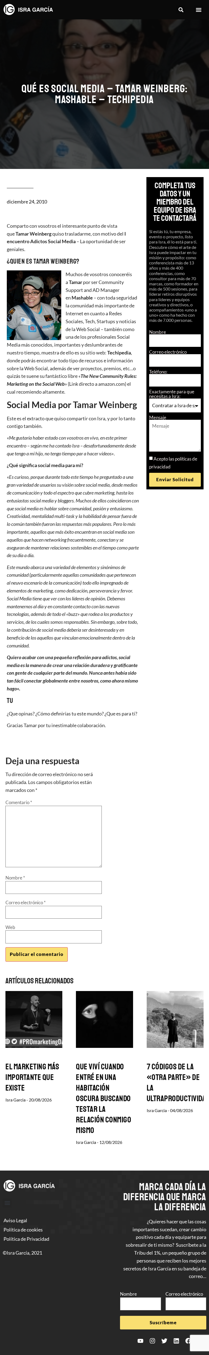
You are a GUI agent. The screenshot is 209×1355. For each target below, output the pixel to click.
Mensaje (157, 417)
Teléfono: (158, 371)
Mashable (82, 298)
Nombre (157, 332)
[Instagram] (152, 1341)
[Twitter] (164, 1341)
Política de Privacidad (26, 1239)
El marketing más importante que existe (32, 1077)
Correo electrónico (168, 352)
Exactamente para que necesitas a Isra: (171, 394)
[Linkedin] (176, 1341)
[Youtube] (140, 1341)
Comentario (18, 802)
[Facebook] (188, 1341)
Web (10, 927)
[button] (180, 9)
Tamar (75, 282)
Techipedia (119, 353)
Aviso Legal (15, 1220)
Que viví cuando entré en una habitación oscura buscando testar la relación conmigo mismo (103, 1098)
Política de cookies (23, 1230)
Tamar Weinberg (33, 234)
